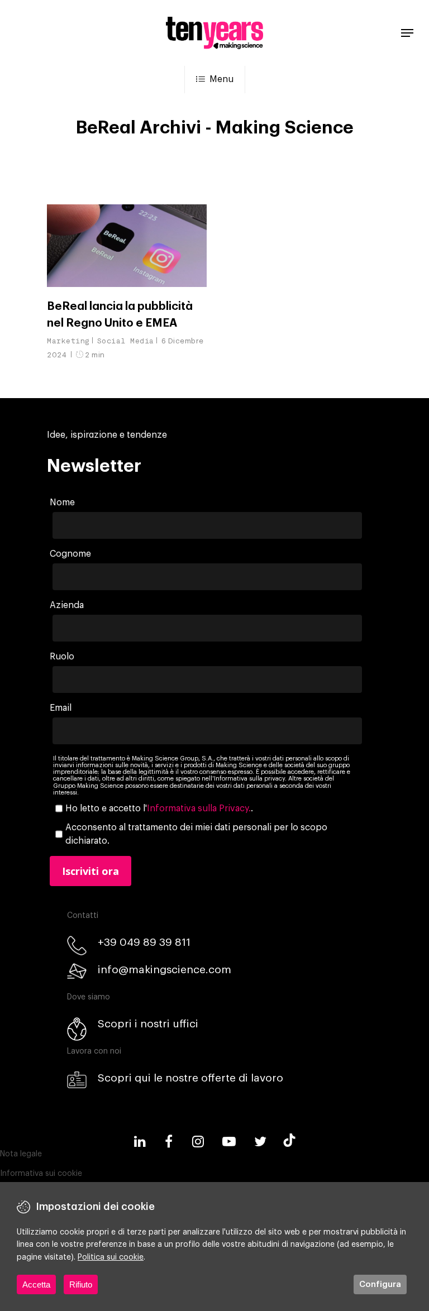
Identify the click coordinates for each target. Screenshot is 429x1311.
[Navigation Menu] (407, 33)
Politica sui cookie (111, 1257)
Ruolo (62, 656)
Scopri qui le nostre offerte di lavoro (190, 1078)
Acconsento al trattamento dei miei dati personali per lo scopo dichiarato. (196, 834)
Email (61, 708)
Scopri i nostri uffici (148, 1023)
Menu (221, 79)
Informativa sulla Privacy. (199, 808)
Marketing (68, 341)
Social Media (125, 341)
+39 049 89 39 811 (144, 942)
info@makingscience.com (164, 969)
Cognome (70, 553)
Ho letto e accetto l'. (159, 808)
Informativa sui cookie (41, 1174)
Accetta (36, 1284)
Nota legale (21, 1154)
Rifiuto (80, 1284)
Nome (62, 502)
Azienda (67, 605)
